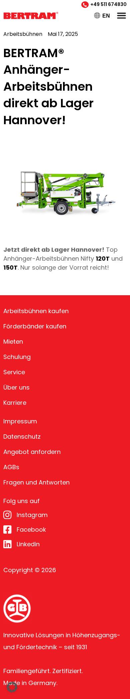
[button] (12, 687)
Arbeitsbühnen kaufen (36, 311)
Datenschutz (22, 436)
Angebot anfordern (32, 452)
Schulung (17, 357)
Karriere (14, 402)
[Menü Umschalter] (121, 15)
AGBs (11, 467)
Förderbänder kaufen (34, 326)
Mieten (13, 341)
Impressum (20, 421)
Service (14, 372)
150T (10, 267)
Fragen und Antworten (36, 482)
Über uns (16, 387)
